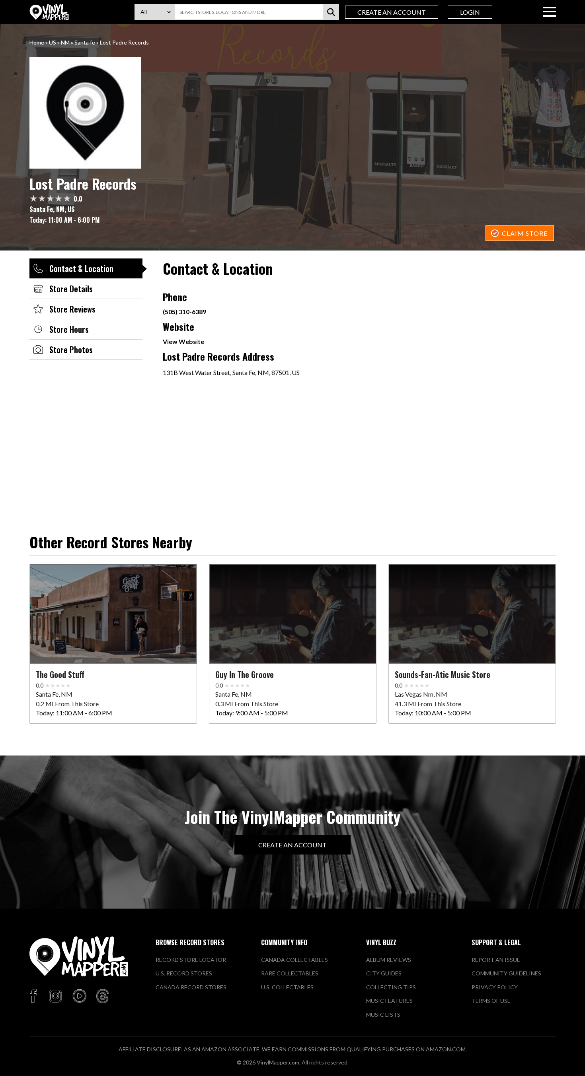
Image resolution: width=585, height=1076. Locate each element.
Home (36, 42)
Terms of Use (491, 1000)
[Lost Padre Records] (292, 113)
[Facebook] (34, 996)
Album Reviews (388, 959)
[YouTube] (79, 996)
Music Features (389, 1000)
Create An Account (391, 12)
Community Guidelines (506, 973)
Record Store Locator (191, 959)
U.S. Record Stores (184, 973)
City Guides (384, 973)
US (52, 42)
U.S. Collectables (287, 987)
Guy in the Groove (244, 674)
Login (470, 12)
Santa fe (84, 42)
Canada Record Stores (191, 987)
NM (65, 42)
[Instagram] (55, 996)
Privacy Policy (495, 987)
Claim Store (525, 233)
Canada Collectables (294, 959)
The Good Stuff (60, 674)
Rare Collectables (289, 973)
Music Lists (383, 1014)
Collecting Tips (391, 987)
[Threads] (102, 996)
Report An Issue (496, 959)
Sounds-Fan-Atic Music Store (442, 674)
